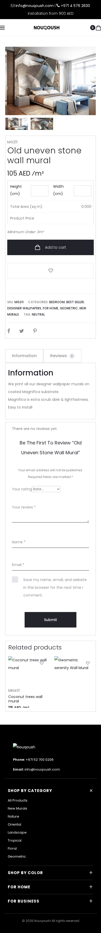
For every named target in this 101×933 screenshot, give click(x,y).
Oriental (14, 824)
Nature (13, 816)
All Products (17, 800)
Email (18, 564)
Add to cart (55, 247)
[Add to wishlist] (50, 270)
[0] (98, 28)
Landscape (17, 832)
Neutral (38, 314)
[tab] (24, 356)
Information (24, 356)
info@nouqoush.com (35, 5)
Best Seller (75, 302)
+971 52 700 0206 (40, 759)
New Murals (17, 808)
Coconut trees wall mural (25, 699)
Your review (24, 507)
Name (19, 542)
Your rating (22, 489)
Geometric (69, 308)
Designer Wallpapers (24, 308)
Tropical (14, 840)
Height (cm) (16, 190)
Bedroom (57, 302)
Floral (12, 848)
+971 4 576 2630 (75, 5)
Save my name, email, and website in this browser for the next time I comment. (55, 587)
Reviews (61, 356)
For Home (50, 308)
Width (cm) (58, 190)
